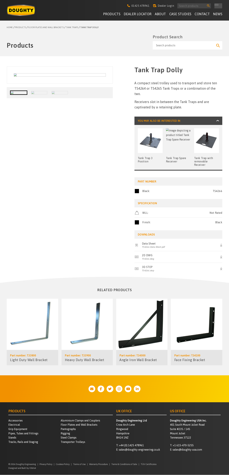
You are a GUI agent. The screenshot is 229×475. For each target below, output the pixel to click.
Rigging (65, 433)
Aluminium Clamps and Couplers (80, 420)
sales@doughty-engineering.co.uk (139, 449)
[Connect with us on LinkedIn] (137, 389)
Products (111, 14)
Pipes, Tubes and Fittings (23, 433)
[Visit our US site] (218, 5)
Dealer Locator (138, 14)
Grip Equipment (17, 429)
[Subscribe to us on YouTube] (128, 389)
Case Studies (180, 14)
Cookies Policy (63, 464)
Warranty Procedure (98, 464)
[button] (18, 92)
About (160, 14)
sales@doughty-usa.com (187, 449)
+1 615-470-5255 (183, 445)
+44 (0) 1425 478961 (131, 445)
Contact (202, 14)
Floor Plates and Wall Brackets (79, 424)
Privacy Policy (46, 464)
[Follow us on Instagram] (119, 389)
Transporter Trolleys (73, 441)
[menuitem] (111, 14)
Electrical (14, 424)
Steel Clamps (68, 437)
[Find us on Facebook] (101, 389)
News (217, 14)
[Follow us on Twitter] (110, 389)
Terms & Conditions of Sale (124, 464)
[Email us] (92, 389)
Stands (12, 437)
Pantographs (68, 429)
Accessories (15, 420)
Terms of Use (79, 464)
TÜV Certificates (148, 464)
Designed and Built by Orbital (22, 468)
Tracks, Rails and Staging (23, 441)
